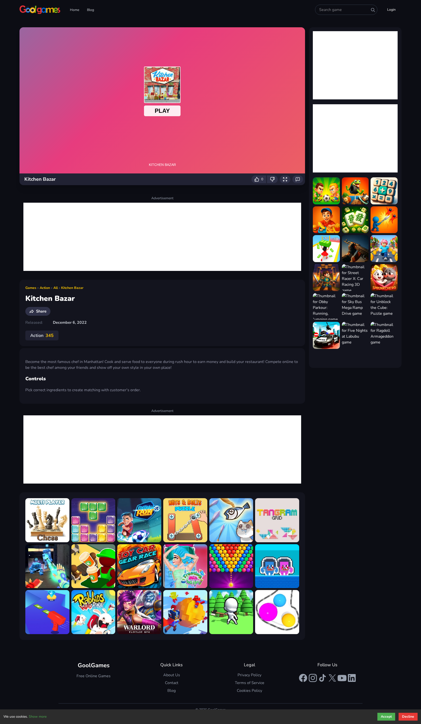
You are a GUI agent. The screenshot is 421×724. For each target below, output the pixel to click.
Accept (386, 716)
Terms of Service (249, 683)
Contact (171, 683)
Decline (408, 716)
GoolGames (94, 665)
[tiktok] (322, 678)
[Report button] (297, 179)
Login (391, 9)
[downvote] (272, 179)
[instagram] (313, 678)
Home (74, 10)
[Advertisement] (162, 237)
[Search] (373, 10)
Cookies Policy (249, 690)
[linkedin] (352, 678)
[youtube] (342, 678)
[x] (332, 678)
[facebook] (303, 678)
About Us (171, 675)
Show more (38, 716)
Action (45, 288)
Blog (90, 10)
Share (41, 311)
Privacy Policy (249, 675)
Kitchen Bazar (72, 288)
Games (30, 288)
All (55, 288)
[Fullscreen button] (285, 179)
